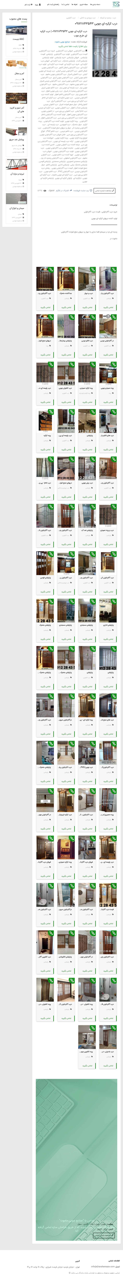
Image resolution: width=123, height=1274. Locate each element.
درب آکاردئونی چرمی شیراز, (50, 81)
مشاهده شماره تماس (103, 190)
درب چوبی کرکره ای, (65, 97)
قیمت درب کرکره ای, (55, 64)
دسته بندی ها (95, 4)
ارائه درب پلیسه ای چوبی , (62, 141)
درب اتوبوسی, (64, 124)
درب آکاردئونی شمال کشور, (68, 67)
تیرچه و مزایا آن (17, 174)
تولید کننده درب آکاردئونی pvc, (53, 114)
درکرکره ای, (77, 178)
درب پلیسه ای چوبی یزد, (68, 87)
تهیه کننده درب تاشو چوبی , (62, 154)
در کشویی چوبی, (47, 111)
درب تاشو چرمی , (66, 131)
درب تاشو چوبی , (49, 171)
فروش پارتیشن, (72, 57)
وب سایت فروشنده (81, 190)
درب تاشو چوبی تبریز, (49, 87)
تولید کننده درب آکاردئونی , (53, 121)
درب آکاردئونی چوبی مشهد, (55, 74)
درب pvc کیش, (80, 111)
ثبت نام (27, 4)
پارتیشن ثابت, (81, 61)
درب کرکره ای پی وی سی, (77, 101)
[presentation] (95, 53)
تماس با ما (65, 4)
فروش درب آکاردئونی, (64, 51)
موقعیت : (109, 1224)
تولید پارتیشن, (47, 57)
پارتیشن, (49, 54)
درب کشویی (70, 18)
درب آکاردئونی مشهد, (59, 84)
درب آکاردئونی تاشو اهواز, (64, 94)
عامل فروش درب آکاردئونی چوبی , (52, 134)
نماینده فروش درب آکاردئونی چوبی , (59, 148)
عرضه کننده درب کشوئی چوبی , (67, 144)
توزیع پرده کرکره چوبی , (77, 138)
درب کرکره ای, (55, 61)
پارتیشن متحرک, (68, 61)
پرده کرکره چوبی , (61, 138)
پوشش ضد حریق (16, 139)
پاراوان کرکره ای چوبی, (63, 178)
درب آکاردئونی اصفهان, (72, 158)
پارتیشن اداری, (63, 164)
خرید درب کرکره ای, (71, 64)
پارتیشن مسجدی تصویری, (76, 161)
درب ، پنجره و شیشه (108, 18)
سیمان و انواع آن (16, 208)
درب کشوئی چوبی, (62, 108)
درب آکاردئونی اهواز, (48, 118)
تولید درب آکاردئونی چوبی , (63, 151)
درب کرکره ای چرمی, (46, 108)
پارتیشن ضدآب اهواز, (78, 108)
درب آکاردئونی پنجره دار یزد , (51, 158)
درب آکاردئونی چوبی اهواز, (76, 114)
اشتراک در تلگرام (62, 190)
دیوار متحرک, (76, 124)
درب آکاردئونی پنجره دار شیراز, (75, 91)
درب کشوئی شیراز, (74, 74)
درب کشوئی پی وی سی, (64, 111)
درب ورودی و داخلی (87, 18)
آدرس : (110, 1229)
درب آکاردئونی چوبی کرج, (62, 77)
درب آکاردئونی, (79, 51)
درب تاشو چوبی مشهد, (78, 84)
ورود (36, 4)
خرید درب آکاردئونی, (47, 51)
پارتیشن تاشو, (51, 164)
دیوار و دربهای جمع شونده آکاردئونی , (56, 128)
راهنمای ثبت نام (53, 4)
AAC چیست (18, 39)
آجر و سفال (19, 73)
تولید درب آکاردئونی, (61, 54)
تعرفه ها (74, 4)
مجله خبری (84, 4)
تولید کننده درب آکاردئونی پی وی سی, (72, 118)
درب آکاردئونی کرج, (58, 101)
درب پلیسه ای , (52, 124)
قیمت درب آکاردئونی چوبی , (61, 168)
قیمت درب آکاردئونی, (78, 54)
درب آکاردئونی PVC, (65, 171)
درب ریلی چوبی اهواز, (53, 91)
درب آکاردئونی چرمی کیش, (66, 71)
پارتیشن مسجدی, (58, 161)
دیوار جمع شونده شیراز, (67, 104)
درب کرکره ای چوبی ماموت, (61, 175)
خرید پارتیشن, (60, 57)
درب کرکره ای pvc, (49, 97)
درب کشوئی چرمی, (50, 104)
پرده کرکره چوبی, (71, 121)
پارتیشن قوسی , (44, 161)
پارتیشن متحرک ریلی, (78, 164)
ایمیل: (117, 1266)
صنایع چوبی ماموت (62, 42)
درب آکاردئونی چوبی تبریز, (71, 81)
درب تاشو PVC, (51, 131)
